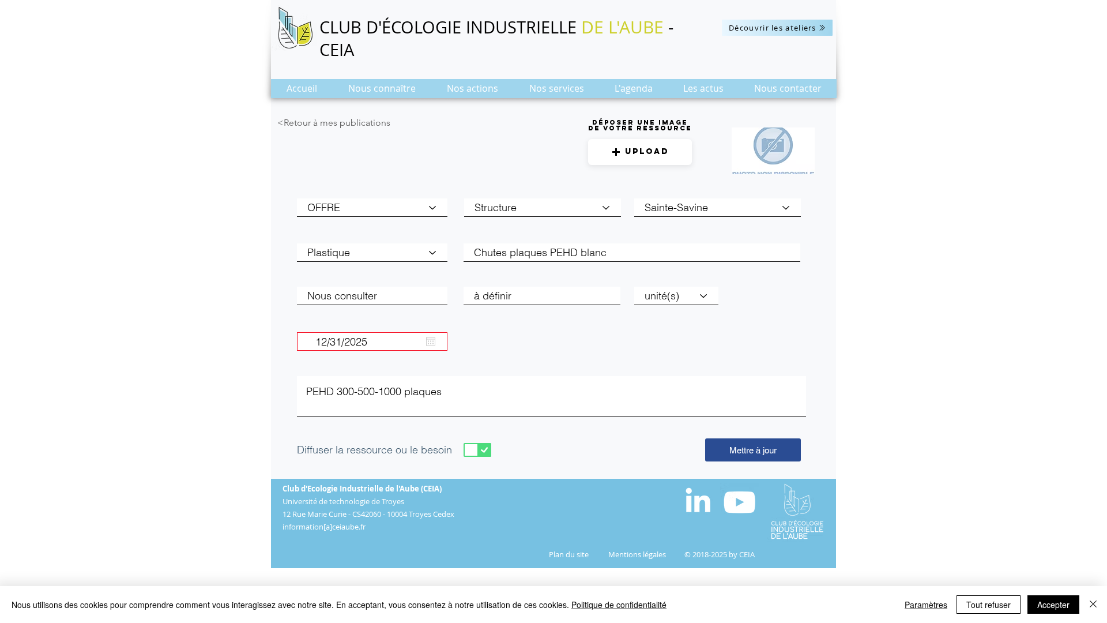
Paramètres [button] (926, 604)
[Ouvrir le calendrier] (430, 341)
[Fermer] (1093, 604)
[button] (382, 92)
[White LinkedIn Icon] (698, 499)
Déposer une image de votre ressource (640, 125)
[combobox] (717, 207)
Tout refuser (988, 604)
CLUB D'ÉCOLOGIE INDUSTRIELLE (450, 27)
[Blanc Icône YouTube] (739, 502)
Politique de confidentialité (619, 604)
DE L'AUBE (622, 27)
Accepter (1053, 604)
